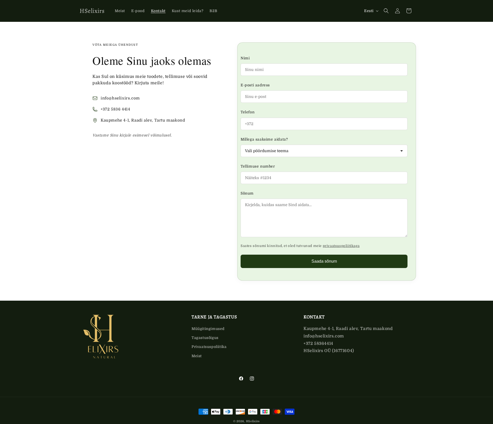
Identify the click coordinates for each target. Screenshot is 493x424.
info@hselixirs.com (120, 98)
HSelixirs (253, 421)
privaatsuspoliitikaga (341, 246)
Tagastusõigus (205, 338)
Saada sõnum (324, 261)
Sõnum (247, 193)
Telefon (247, 112)
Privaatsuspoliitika (209, 347)
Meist (197, 356)
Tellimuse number (258, 166)
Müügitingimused (208, 329)
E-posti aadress (255, 85)
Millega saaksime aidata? (264, 139)
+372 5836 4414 (115, 109)
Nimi (245, 58)
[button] (386, 10)
